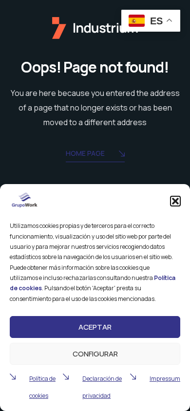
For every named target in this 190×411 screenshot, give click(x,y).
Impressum (165, 378)
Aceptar (95, 327)
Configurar (95, 354)
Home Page (85, 153)
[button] (175, 201)
